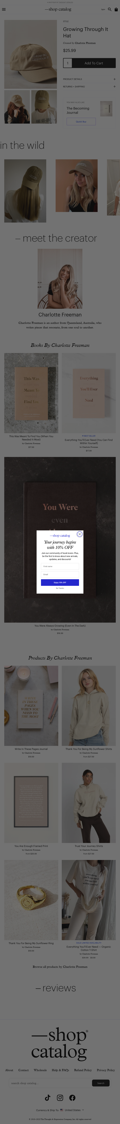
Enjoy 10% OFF (60, 582)
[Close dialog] (79, 534)
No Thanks (60, 588)
